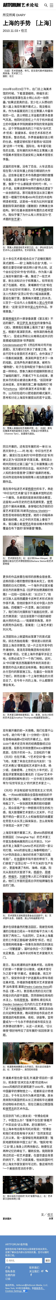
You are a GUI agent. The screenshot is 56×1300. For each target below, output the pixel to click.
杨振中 (32, 489)
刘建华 (24, 876)
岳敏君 (15, 770)
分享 (51, 1218)
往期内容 (10, 1275)
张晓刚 (26, 477)
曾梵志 (26, 524)
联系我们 (34, 1267)
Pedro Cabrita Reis (37, 986)
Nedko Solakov (13, 1004)
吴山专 (43, 302)
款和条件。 (39, 1288)
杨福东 (40, 93)
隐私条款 (10, 1271)
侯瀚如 (18, 1008)
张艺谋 (15, 219)
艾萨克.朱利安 (28, 323)
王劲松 (38, 752)
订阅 (7, 1279)
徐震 (44, 289)
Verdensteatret (13, 345)
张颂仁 (7, 468)
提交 (48, 1260)
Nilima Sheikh (38, 510)
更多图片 (7, 1218)
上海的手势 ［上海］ (29, 23)
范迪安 (26, 155)
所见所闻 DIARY (14, 15)
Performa (11, 389)
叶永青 (41, 765)
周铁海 (24, 1000)
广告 (7, 1267)
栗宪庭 (22, 765)
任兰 (24, 30)
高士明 (27, 98)
